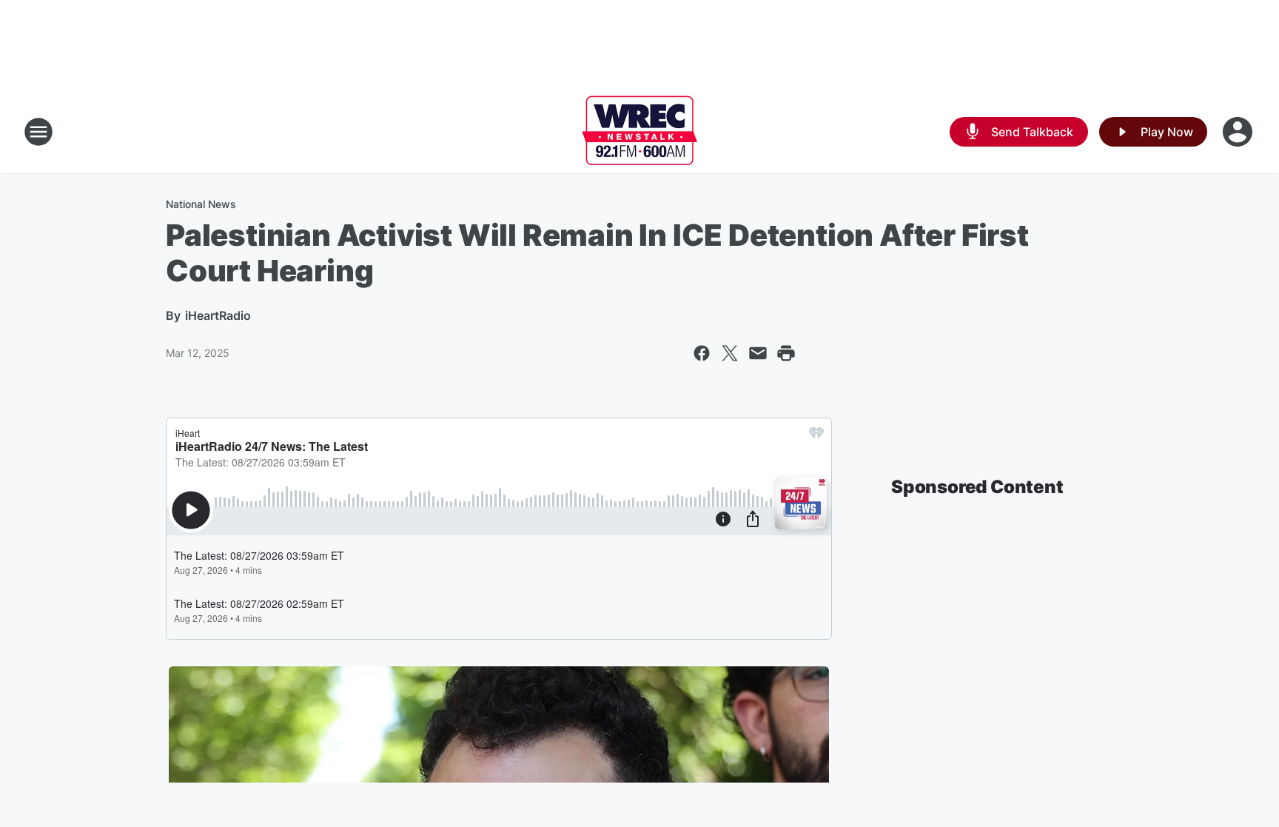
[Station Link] (639, 131)
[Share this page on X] (729, 353)
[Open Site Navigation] (38, 132)
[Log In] (1239, 132)
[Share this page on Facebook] (701, 353)
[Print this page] (786, 353)
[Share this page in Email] (758, 353)
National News (201, 204)
